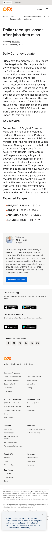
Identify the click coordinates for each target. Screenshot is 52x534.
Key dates (30, 465)
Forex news (31, 410)
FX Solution (8, 388)
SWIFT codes (8, 417)
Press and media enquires (36, 429)
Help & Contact (16, 364)
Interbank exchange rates (12, 406)
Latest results (31, 461)
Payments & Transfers (11, 380)
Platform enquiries (33, 433)
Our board (7, 474)
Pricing (29, 388)
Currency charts (9, 414)
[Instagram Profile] (37, 343)
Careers (6, 481)
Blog (28, 406)
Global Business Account (12, 377)
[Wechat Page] (26, 343)
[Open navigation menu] (47, 9)
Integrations (31, 384)
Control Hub (8, 391)
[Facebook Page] (8, 343)
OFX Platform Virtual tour (12, 403)
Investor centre (32, 457)
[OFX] (7, 9)
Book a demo (28, 364)
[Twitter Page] (20, 343)
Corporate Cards (9, 384)
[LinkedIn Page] (14, 343)
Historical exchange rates (12, 410)
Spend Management (34, 377)
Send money (8, 429)
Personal (18, 2)
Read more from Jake (16, 280)
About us (7, 457)
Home (5, 16)
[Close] (42, 515)
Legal (6, 461)
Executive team (9, 477)
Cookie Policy (25, 528)
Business (7, 2)
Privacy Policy (9, 465)
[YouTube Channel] (32, 343)
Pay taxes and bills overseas (13, 446)
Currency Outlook (33, 403)
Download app (9, 433)
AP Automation (32, 380)
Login (39, 9)
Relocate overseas (10, 442)
